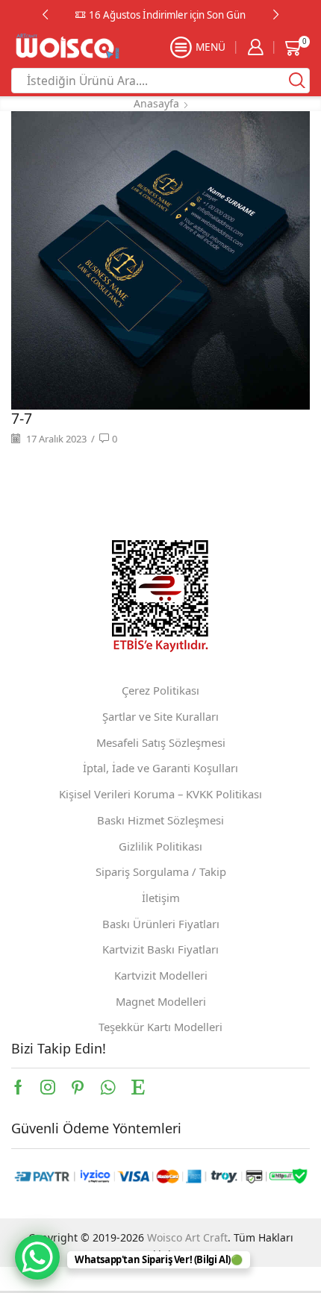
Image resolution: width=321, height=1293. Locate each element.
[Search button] (297, 81)
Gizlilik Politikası (160, 846)
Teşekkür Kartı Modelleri (160, 1026)
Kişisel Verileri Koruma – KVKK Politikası (160, 793)
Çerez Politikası (160, 690)
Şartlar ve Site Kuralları (160, 716)
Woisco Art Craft (187, 1237)
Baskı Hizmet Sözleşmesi (160, 820)
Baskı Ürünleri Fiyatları (160, 923)
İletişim (161, 897)
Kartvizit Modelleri (161, 975)
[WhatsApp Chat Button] (37, 1257)
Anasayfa (156, 103)
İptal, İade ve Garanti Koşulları (160, 767)
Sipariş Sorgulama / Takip (161, 871)
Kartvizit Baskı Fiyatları (160, 949)
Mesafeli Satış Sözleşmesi (160, 742)
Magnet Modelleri (161, 1001)
